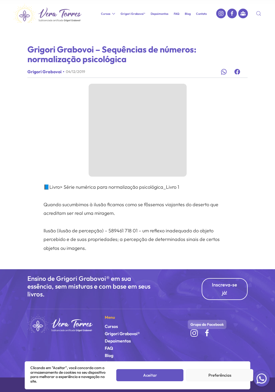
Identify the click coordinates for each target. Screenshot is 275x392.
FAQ (176, 14)
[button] (258, 13)
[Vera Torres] (60, 323)
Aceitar (150, 375)
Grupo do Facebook (207, 324)
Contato (201, 14)
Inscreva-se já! (224, 289)
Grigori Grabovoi (44, 71)
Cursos (111, 326)
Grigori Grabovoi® (133, 14)
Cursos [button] (105, 14)
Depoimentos (159, 14)
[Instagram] (221, 13)
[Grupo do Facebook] (243, 13)
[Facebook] (232, 13)
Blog (188, 14)
